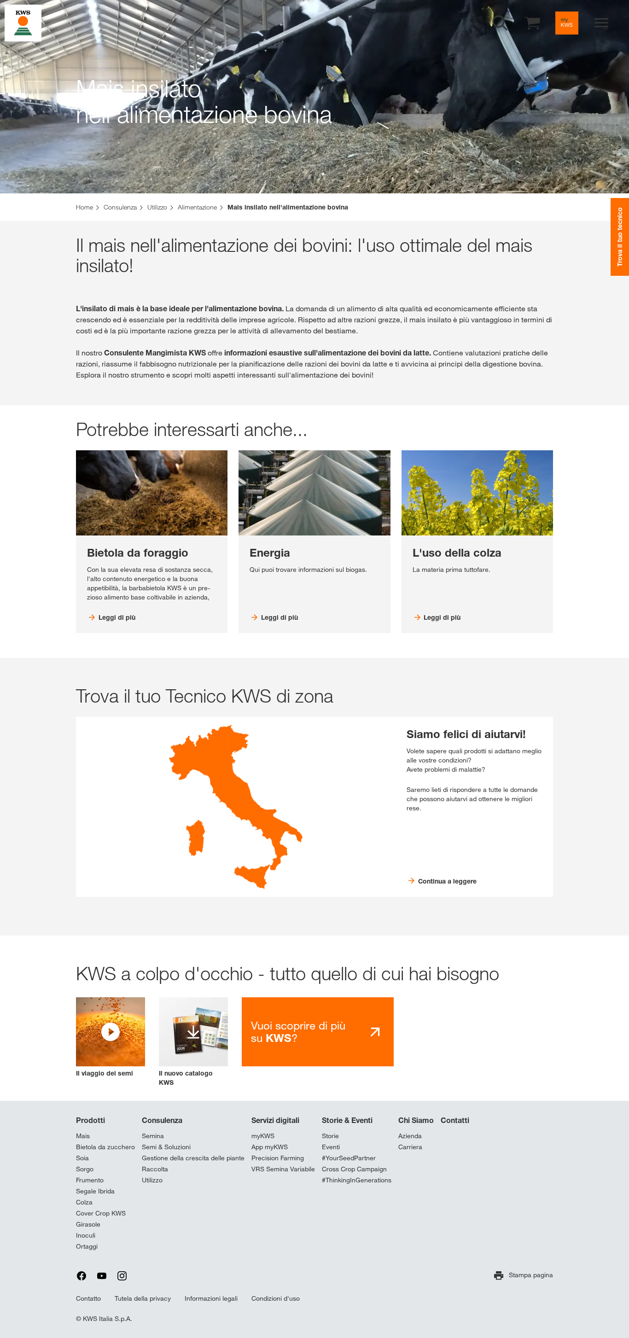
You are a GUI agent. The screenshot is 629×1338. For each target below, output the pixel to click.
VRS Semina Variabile (283, 1169)
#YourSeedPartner (349, 1158)
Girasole (88, 1224)
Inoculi (85, 1235)
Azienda (410, 1136)
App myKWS (269, 1147)
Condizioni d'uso (275, 1298)
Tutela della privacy (143, 1298)
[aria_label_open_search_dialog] (500, 23)
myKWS (262, 1136)
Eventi (331, 1147)
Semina (153, 1136)
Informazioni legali (211, 1298)
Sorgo (84, 1169)
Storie (330, 1136)
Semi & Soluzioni (166, 1147)
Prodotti (90, 1120)
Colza (84, 1202)
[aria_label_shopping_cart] (532, 22)
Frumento (90, 1180)
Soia (82, 1158)
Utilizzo (152, 1180)
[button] (110, 1037)
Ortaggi (87, 1246)
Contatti (455, 1120)
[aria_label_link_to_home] (23, 22)
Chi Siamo (416, 1120)
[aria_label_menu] (601, 23)
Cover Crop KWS (101, 1213)
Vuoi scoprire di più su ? (298, 1031)
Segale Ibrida (95, 1191)
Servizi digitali (275, 1120)
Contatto (88, 1298)
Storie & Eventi (347, 1120)
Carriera (410, 1147)
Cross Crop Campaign (354, 1169)
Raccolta (155, 1169)
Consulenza (162, 1120)
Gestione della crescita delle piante (193, 1158)
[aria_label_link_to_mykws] (566, 23)
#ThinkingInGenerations (356, 1180)
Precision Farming (277, 1158)
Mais (83, 1136)
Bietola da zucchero (105, 1147)
